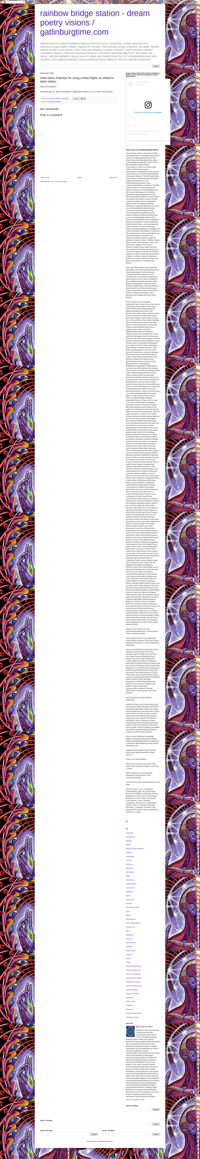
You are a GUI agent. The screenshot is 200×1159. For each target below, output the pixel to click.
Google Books (131, 884)
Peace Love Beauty (133, 974)
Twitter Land (130, 1001)
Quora (128, 896)
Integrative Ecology (133, 982)
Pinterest (129, 1005)
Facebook (129, 833)
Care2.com (130, 900)
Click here (92, 92)
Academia (129, 998)
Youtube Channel (132, 1017)
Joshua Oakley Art (132, 994)
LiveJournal (130, 888)
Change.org (130, 927)
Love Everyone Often (133, 978)
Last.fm (128, 860)
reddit (48, 102)
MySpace (129, 892)
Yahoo (128, 958)
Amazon (129, 954)
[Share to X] (79, 98)
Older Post (113, 177)
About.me (129, 868)
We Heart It (130, 872)
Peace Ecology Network (135, 849)
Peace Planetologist (133, 966)
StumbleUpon (131, 919)
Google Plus (130, 837)
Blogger (129, 841)
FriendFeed (130, 880)
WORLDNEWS (56, 102)
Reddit (128, 845)
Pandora (129, 947)
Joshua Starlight (132, 990)
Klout (128, 931)
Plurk (128, 911)
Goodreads (130, 856)
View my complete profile (135, 1100)
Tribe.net (129, 939)
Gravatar (129, 903)
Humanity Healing (132, 907)
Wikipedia (129, 935)
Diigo (128, 876)
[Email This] (74, 98)
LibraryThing (130, 951)
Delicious (129, 864)
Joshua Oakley (134, 141)
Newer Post (45, 177)
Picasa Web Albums (133, 923)
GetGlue (129, 852)
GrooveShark (131, 943)
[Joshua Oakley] (127, 829)
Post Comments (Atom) (58, 181)
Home (79, 177)
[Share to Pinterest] (84, 98)
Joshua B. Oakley (146, 1027)
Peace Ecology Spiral (134, 986)
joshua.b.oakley (151, 141)
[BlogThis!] (76, 98)
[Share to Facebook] (82, 98)
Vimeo (128, 962)
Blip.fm (128, 915)
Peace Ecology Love (133, 970)
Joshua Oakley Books (134, 1013)
